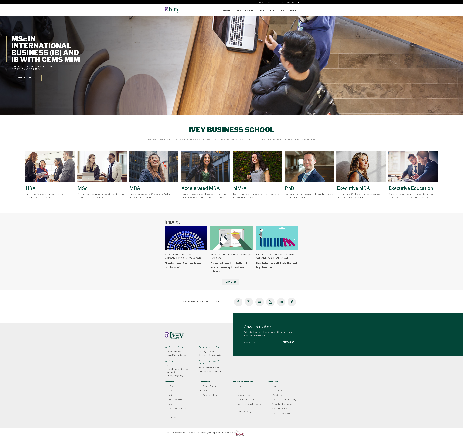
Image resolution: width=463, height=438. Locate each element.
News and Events (245, 395)
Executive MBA (353, 188)
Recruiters (290, 2)
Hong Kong (174, 417)
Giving (261, 2)
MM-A (240, 188)
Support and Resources (282, 404)
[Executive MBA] (361, 168)
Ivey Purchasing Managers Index (249, 405)
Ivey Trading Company (281, 413)
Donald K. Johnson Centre (210, 347)
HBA (31, 188)
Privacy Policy (207, 433)
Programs (228, 10)
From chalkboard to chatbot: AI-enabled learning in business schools (229, 267)
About (263, 10)
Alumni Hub (277, 391)
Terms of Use (193, 433)
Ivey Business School (174, 347)
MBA (134, 188)
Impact (293, 10)
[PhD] (309, 168)
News (272, 10)
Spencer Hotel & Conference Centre (212, 362)
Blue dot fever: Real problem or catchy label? (183, 265)
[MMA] (257, 168)
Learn (274, 386)
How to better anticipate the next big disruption (276, 265)
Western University (224, 433)
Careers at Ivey (210, 395)
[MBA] (153, 168)
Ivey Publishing (244, 412)
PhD (289, 188)
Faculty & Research (246, 10)
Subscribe (288, 342)
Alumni (268, 2)
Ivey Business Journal (247, 399)
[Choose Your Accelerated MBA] (205, 168)
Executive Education (411, 188)
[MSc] (102, 168)
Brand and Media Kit (281, 408)
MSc (82, 188)
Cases (282, 10)
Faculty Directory (210, 386)
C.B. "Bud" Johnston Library (284, 399)
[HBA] (50, 168)
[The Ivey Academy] (413, 168)
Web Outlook (277, 395)
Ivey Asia (169, 361)
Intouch (240, 391)
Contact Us (208, 391)
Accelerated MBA (200, 188)
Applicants (278, 2)
